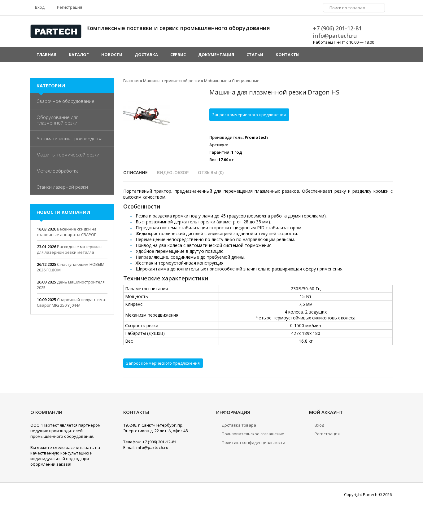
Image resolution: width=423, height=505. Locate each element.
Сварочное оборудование (65, 101)
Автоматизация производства (69, 138)
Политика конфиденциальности (253, 442)
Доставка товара (239, 425)
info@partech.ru (335, 35)
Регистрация (69, 7)
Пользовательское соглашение (253, 434)
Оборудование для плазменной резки (57, 120)
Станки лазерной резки (62, 187)
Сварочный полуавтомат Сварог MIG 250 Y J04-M (72, 302)
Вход (39, 7)
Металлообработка (58, 171)
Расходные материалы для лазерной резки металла (69, 249)
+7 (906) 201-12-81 (337, 28)
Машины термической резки (68, 155)
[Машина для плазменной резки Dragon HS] (146, 112)
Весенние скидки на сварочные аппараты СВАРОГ (67, 231)
